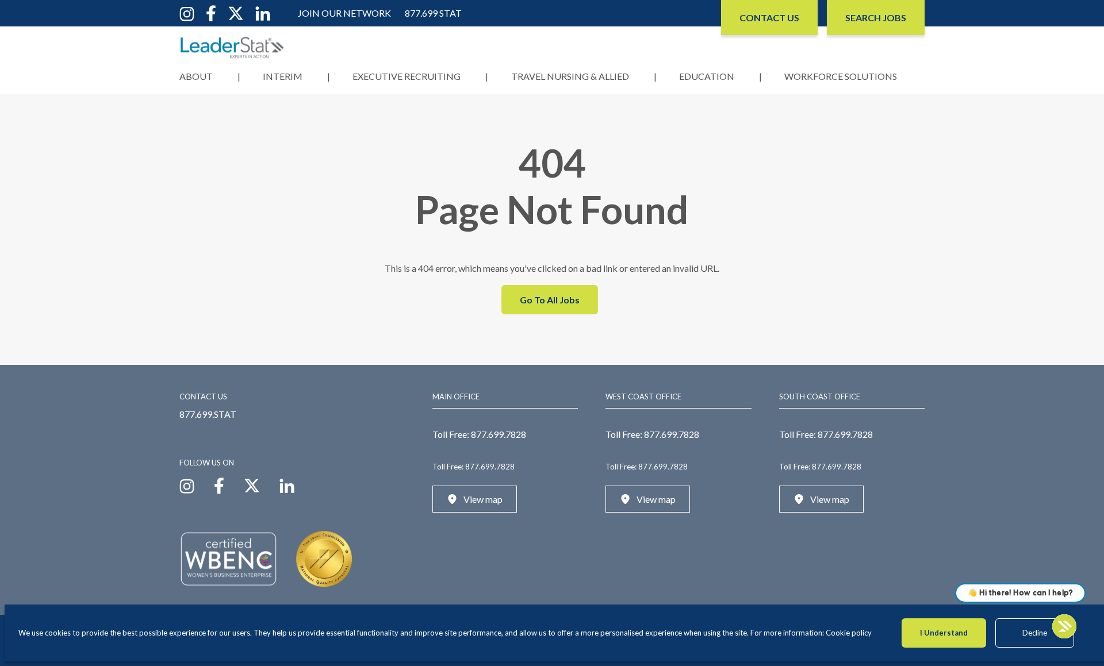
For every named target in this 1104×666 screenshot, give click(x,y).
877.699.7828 (498, 434)
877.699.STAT (207, 414)
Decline (1034, 632)
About (196, 76)
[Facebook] (211, 12)
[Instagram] (186, 12)
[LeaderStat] (232, 47)
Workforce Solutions (840, 76)
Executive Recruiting (406, 76)
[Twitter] (236, 12)
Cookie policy (849, 632)
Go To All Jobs (550, 299)
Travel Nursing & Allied (570, 76)
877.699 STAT (433, 12)
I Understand (944, 632)
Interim (282, 76)
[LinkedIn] (262, 12)
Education (706, 76)
